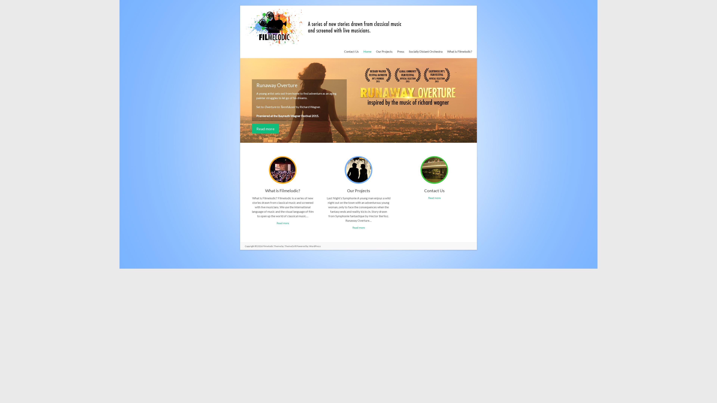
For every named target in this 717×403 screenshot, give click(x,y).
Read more (265, 128)
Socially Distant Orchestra (426, 51)
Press (400, 51)
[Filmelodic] (325, 10)
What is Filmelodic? (459, 51)
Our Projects (384, 51)
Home (367, 51)
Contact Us (351, 51)
